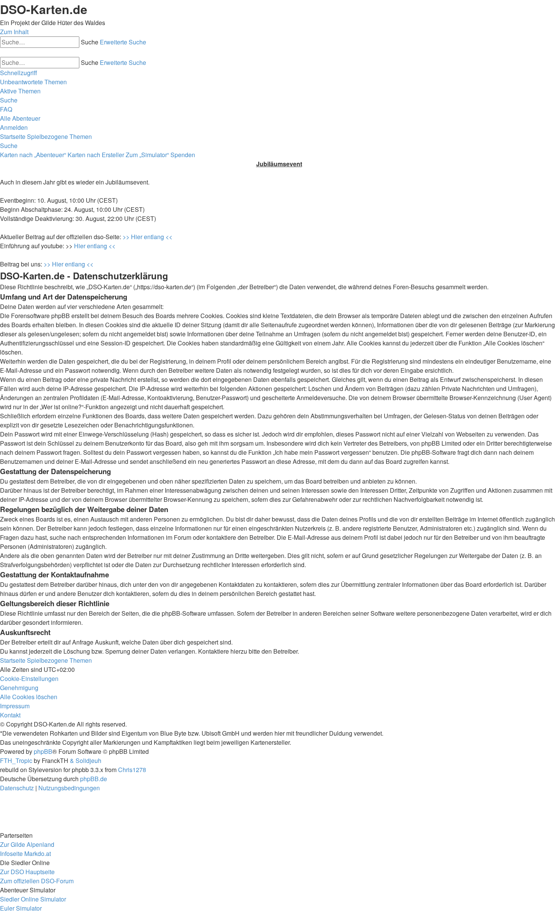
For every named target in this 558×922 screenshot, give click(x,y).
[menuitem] (33, 81)
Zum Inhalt (14, 31)
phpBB (43, 751)
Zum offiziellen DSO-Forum (37, 880)
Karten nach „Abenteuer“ (33, 154)
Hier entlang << (94, 245)
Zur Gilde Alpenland (27, 844)
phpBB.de (93, 778)
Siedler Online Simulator (33, 899)
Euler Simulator (21, 908)
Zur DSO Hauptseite (27, 871)
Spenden (182, 154)
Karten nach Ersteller (96, 154)
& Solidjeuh (85, 760)
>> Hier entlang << (147, 236)
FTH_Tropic (16, 760)
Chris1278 (132, 769)
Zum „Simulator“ (147, 154)
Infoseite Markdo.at (25, 853)
